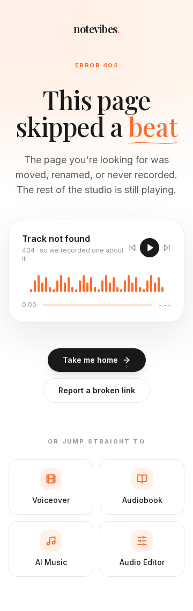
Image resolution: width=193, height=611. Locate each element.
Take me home (90, 359)
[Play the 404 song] (149, 247)
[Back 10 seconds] (132, 247)
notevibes (96, 28)
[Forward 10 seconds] (166, 247)
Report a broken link (96, 390)
